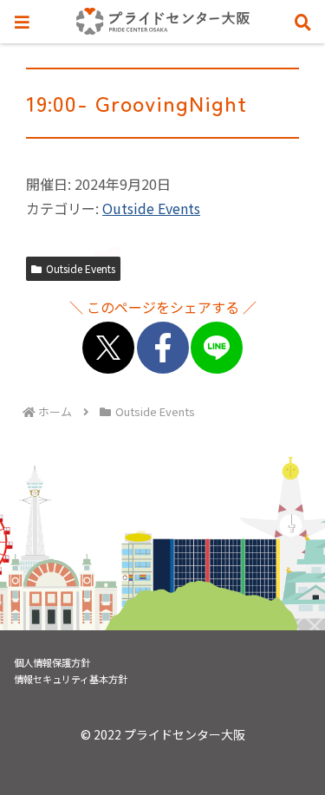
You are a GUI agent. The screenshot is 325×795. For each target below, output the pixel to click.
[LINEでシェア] (217, 348)
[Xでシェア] (108, 348)
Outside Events (151, 208)
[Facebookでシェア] (163, 348)
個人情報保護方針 (52, 662)
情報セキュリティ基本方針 (70, 679)
